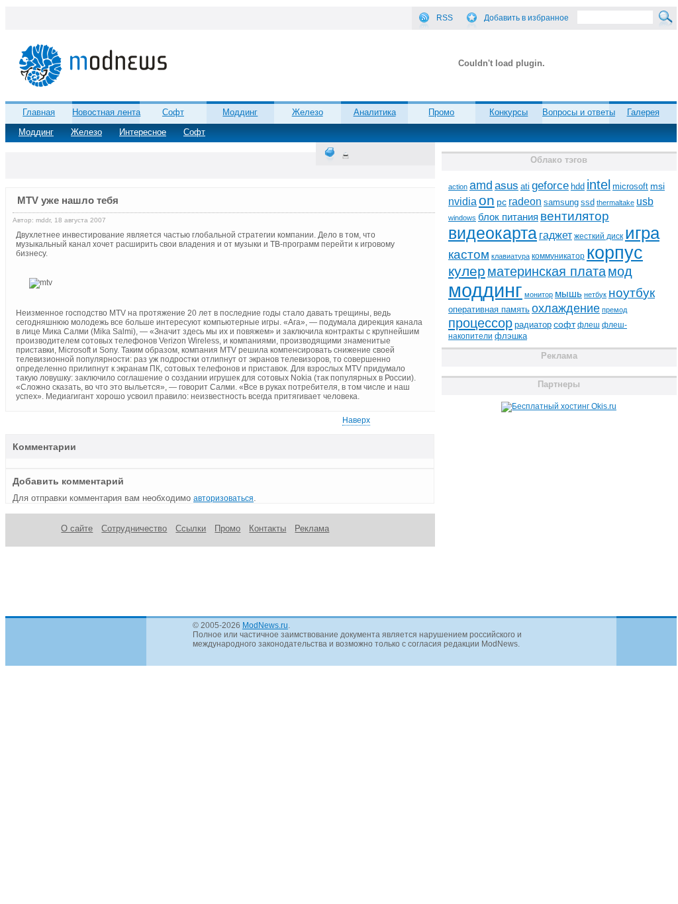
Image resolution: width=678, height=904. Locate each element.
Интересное (142, 132)
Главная (39, 112)
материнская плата (546, 271)
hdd (578, 186)
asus (506, 185)
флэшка (511, 336)
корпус (615, 253)
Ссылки (190, 528)
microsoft (630, 186)
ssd (588, 202)
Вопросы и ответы (578, 112)
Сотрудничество (134, 528)
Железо (86, 132)
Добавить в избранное (526, 18)
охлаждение (566, 308)
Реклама (312, 528)
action (457, 187)
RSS (444, 18)
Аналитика (375, 112)
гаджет (555, 235)
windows (462, 218)
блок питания (508, 217)
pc (502, 202)
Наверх (356, 420)
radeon (525, 201)
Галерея (643, 112)
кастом (468, 254)
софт (564, 325)
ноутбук (631, 293)
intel (598, 184)
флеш (588, 325)
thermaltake (615, 202)
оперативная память (489, 309)
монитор (538, 294)
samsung (561, 202)
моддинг (485, 290)
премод (614, 310)
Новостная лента (106, 112)
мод (620, 271)
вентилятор (574, 216)
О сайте (77, 528)
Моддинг (36, 132)
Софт (194, 132)
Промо (441, 112)
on (487, 200)
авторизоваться (223, 498)
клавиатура (510, 256)
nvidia (462, 201)
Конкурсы (508, 112)
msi (657, 186)
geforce (550, 185)
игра (642, 233)
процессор (480, 323)
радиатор (533, 325)
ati (525, 186)
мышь (568, 293)
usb (645, 201)
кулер (466, 271)
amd (481, 185)
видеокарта (492, 233)
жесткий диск (598, 236)
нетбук (595, 294)
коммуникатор (558, 256)
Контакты (267, 528)
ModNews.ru (265, 625)
